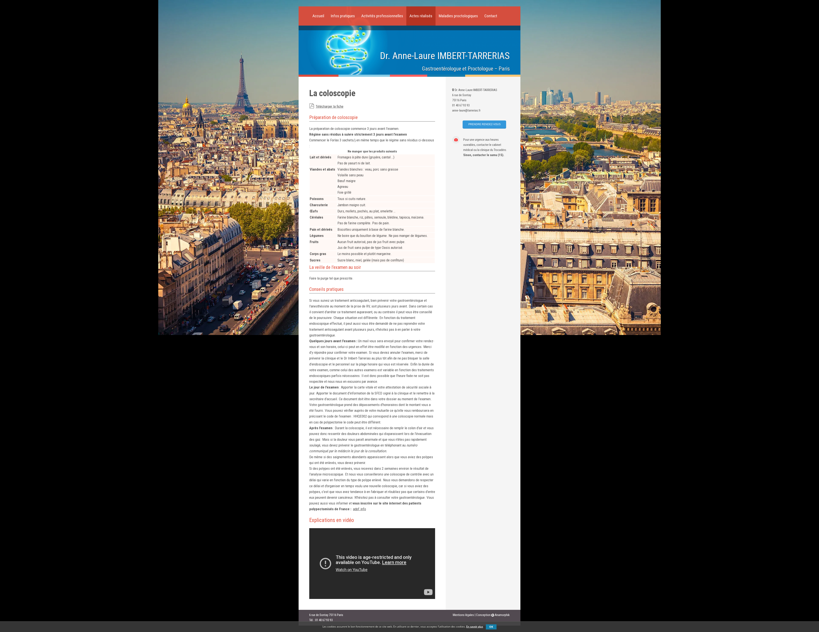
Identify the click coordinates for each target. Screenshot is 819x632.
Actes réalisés (421, 15)
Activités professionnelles (382, 15)
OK (491, 627)
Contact (490, 15)
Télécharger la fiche (329, 106)
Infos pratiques (343, 15)
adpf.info (359, 509)
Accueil (318, 15)
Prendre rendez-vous (484, 124)
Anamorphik (502, 615)
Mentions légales (463, 615)
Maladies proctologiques (458, 15)
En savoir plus (474, 626)
